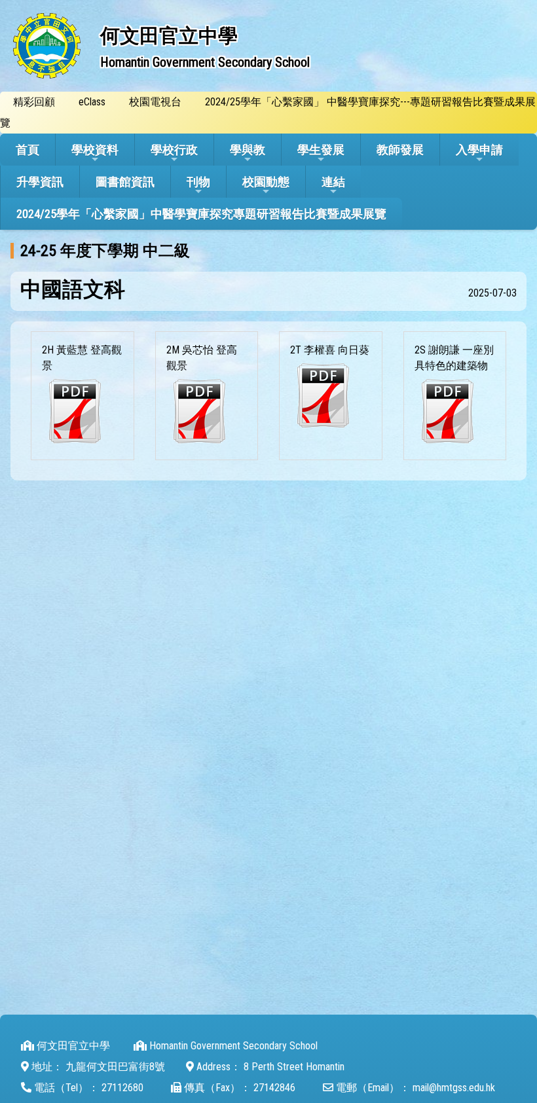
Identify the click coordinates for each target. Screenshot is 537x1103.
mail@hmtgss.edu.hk (454, 1087)
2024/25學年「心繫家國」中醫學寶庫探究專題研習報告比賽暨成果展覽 (201, 214)
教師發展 (400, 149)
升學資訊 (40, 182)
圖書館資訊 (125, 182)
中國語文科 (72, 289)
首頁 (27, 149)
